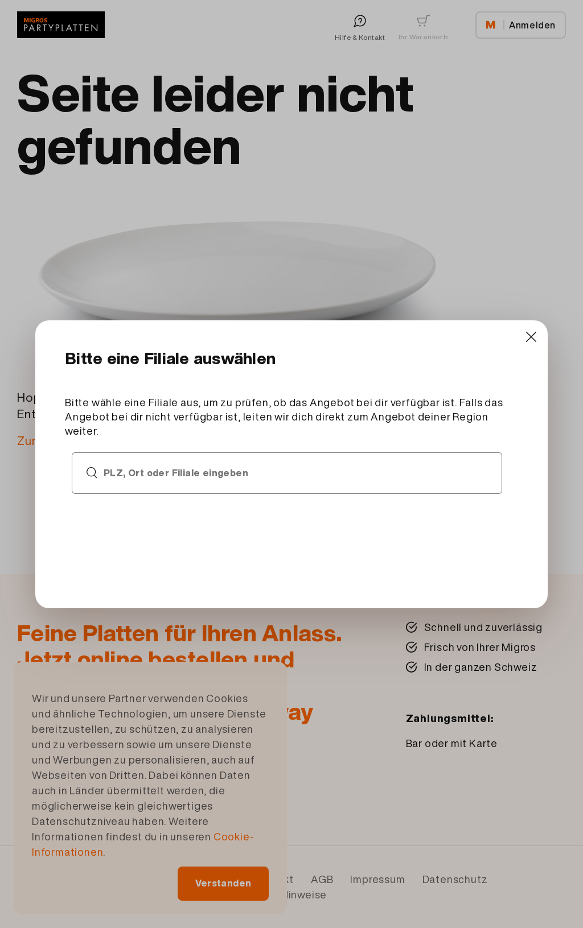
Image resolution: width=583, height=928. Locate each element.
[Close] (531, 337)
